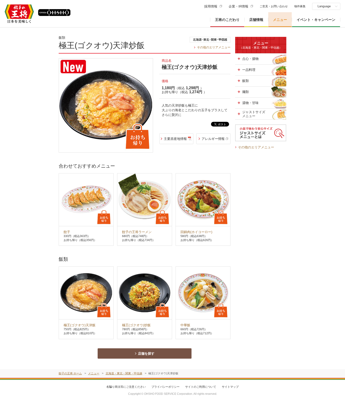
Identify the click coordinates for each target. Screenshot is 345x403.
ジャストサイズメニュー (253, 114)
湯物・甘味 (250, 103)
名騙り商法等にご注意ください (126, 386)
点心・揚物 (250, 59)
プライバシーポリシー (165, 386)
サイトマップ (230, 386)
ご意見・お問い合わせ (274, 6)
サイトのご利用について (200, 386)
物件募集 (300, 6)
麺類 (245, 92)
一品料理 (248, 70)
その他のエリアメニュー (213, 47)
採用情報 (210, 6)
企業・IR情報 (238, 6)
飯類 (245, 81)
